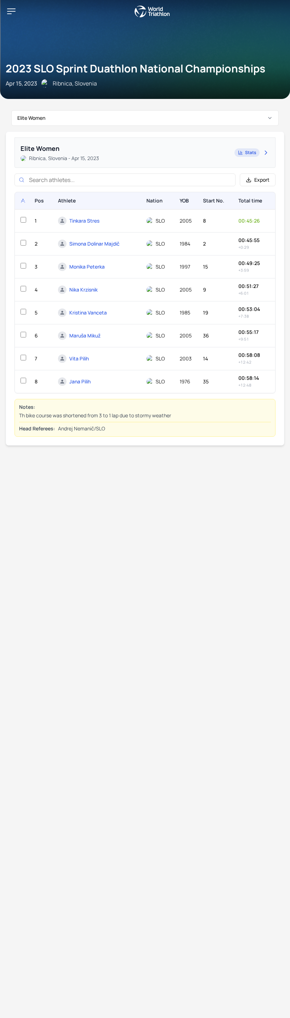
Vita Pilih (79, 358)
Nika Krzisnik (83, 289)
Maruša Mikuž (84, 335)
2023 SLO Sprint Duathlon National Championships (135, 68)
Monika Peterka (87, 266)
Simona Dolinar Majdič (94, 243)
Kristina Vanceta (88, 312)
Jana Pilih (80, 381)
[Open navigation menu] (11, 11)
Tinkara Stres (84, 220)
